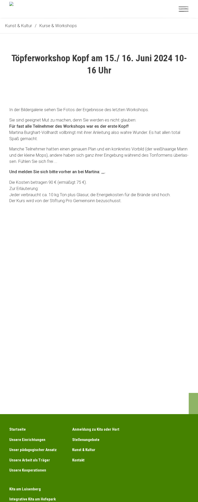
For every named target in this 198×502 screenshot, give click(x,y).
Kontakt (78, 460)
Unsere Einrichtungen (27, 439)
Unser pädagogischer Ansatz (33, 449)
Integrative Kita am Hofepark (32, 499)
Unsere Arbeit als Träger (29, 460)
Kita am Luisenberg (25, 489)
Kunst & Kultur (83, 449)
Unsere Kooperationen (27, 470)
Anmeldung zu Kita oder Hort (95, 429)
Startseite (17, 429)
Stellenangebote (86, 439)
